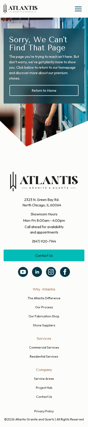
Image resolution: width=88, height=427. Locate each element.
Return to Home (44, 90)
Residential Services (44, 356)
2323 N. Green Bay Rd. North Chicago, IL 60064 (41, 202)
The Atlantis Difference (44, 298)
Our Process (44, 307)
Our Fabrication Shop (44, 316)
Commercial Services (44, 347)
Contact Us (44, 255)
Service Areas (44, 379)
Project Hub (44, 388)
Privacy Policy (44, 411)
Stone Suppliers (44, 325)
